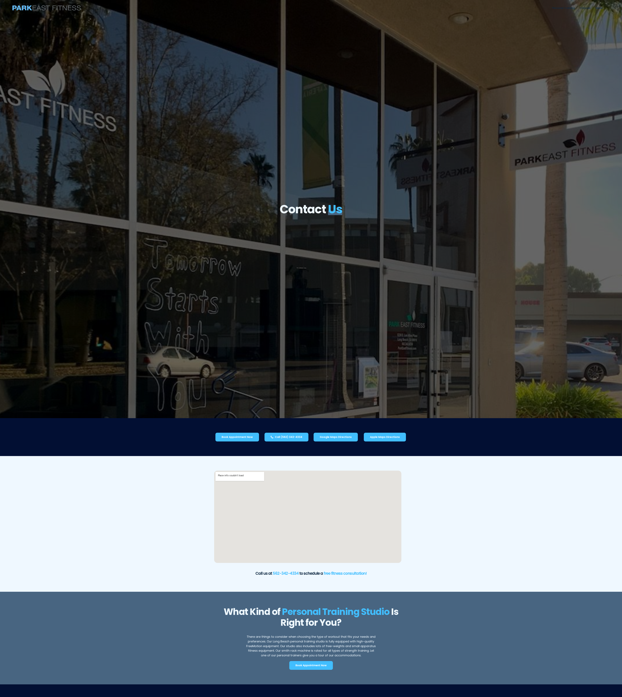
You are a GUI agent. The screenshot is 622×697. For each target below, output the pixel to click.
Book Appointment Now (237, 437)
